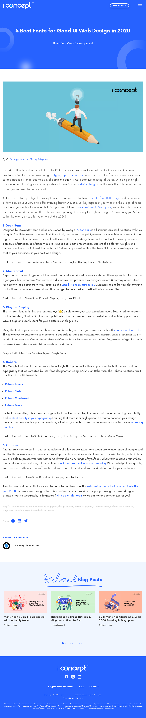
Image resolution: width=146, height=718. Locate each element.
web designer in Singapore (94, 207)
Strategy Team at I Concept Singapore (30, 159)
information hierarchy (127, 330)
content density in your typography (29, 418)
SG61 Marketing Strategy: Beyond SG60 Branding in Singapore (120, 618)
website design (87, 184)
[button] (140, 6)
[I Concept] (18, 5)
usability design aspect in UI (79, 284)
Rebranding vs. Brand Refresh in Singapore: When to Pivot (71, 618)
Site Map (79, 698)
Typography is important (69, 175)
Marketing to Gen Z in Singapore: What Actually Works (24, 618)
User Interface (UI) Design (104, 198)
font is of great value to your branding (82, 463)
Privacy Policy (68, 698)
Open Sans (84, 230)
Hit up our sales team (70, 495)
